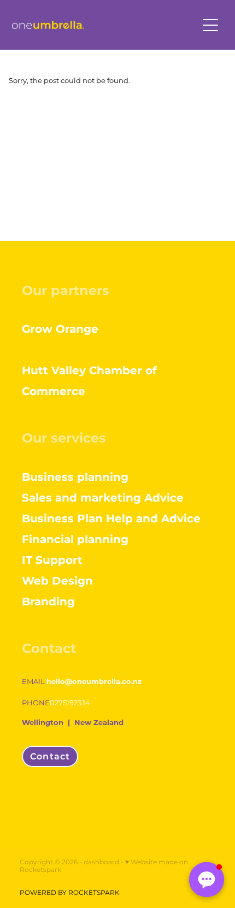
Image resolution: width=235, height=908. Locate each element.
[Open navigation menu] (210, 25)
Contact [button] (50, 757)
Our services (64, 438)
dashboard (101, 862)
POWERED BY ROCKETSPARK (70, 893)
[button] (206, 879)
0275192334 (70, 703)
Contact (49, 648)
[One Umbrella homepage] (104, 25)
